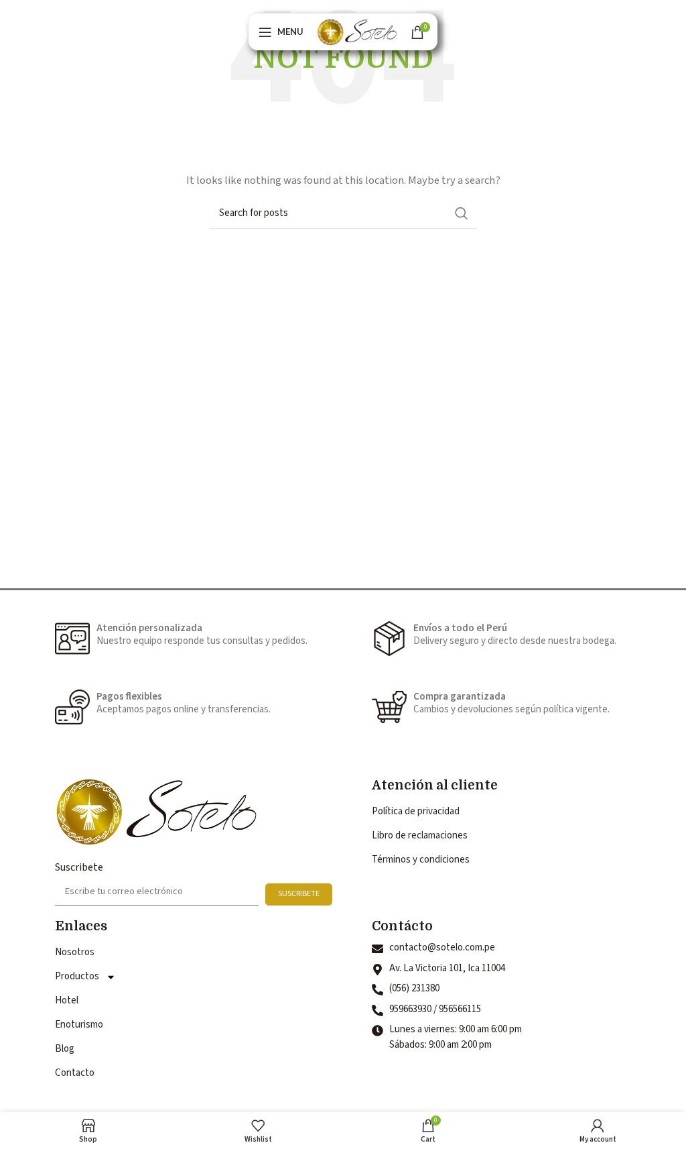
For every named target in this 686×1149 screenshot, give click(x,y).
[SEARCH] (461, 213)
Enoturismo (79, 1025)
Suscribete (79, 867)
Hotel (66, 1000)
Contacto (74, 1073)
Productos (77, 976)
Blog (64, 1049)
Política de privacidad (416, 811)
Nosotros (74, 952)
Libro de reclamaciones (420, 835)
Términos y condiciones (421, 860)
